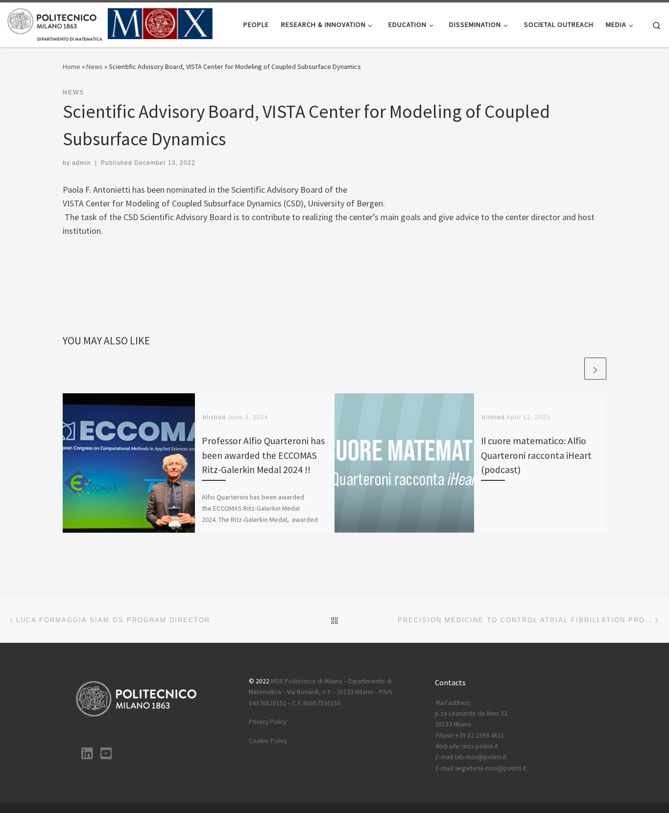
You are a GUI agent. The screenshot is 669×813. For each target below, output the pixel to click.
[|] (110, 23)
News (94, 66)
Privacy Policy (268, 722)
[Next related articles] (595, 369)
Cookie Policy (268, 741)
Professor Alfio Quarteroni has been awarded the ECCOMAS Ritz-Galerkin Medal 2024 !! (263, 455)
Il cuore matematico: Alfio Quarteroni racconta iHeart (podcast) (536, 455)
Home (71, 66)
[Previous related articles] (572, 369)
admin (81, 162)
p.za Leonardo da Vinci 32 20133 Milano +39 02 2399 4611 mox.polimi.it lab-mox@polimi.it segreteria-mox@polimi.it (480, 735)
